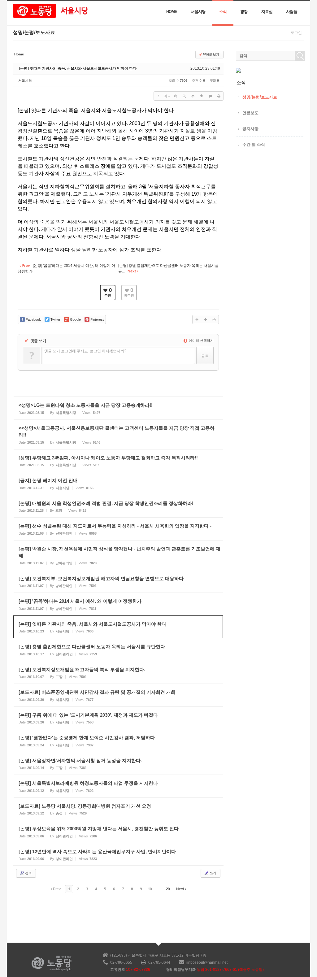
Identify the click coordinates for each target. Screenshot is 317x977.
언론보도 (250, 113)
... (159, 889)
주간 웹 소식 (253, 144)
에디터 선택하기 (201, 340)
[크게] (175, 96)
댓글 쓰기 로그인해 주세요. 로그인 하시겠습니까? (85, 351)
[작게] (184, 96)
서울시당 (198, 11)
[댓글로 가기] (210, 96)
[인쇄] (219, 96)
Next (180, 889)
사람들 (291, 11)
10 (150, 889)
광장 (244, 11)
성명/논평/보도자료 (259, 97)
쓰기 (212, 873)
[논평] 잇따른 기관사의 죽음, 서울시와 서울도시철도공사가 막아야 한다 (78, 68)
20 (168, 889)
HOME (171, 11)
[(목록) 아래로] (201, 96)
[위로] (193, 96)
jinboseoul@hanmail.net (207, 962)
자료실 (266, 11)
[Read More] (118, 408)
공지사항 (250, 128)
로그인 (296, 33)
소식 (223, 11)
